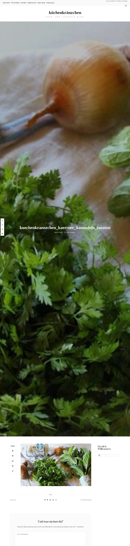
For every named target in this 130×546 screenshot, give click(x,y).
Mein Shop (41, 3)
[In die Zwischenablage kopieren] (13, 470)
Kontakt (23, 3)
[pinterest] (2, 225)
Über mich (6, 3)
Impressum (50, 3)
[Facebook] (13, 450)
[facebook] (2, 220)
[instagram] (2, 229)
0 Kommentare (86, 500)
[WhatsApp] (13, 465)
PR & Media (15, 3)
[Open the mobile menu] (126, 5)
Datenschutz (32, 3)
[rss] (2, 233)
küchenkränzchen (65, 12)
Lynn (14, 500)
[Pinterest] (13, 455)
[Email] (13, 460)
